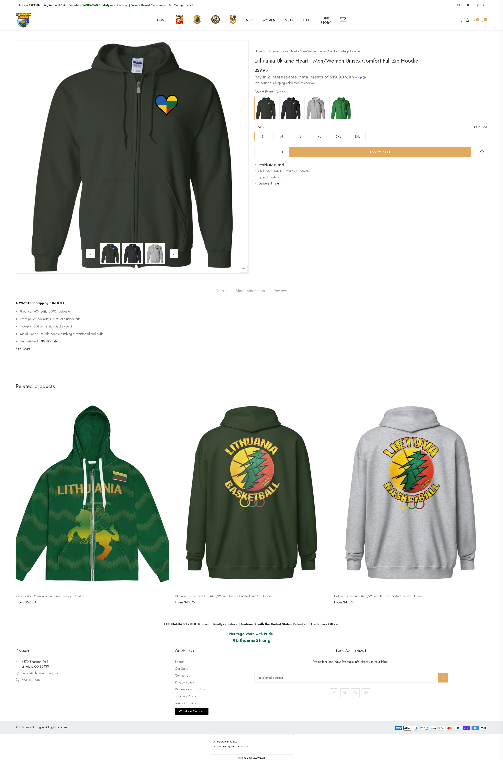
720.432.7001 (31, 680)
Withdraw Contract (192, 711)
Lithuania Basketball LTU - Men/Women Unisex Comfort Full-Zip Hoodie (223, 596)
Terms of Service (187, 703)
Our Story (181, 668)
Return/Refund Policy (190, 689)
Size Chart (23, 349)
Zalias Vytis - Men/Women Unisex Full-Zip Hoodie (50, 596)
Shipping (279, 83)
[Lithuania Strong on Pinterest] (476, 5)
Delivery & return (270, 183)
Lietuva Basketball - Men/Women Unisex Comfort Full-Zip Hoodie (378, 596)
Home (258, 51)
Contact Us (182, 675)
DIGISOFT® (48, 341)
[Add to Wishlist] (482, 152)
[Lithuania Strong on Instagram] (481, 5)
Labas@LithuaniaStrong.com (40, 673)
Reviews (280, 291)
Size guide (479, 127)
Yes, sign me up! (183, 5)
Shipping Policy (185, 696)
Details (221, 291)
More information (250, 291)
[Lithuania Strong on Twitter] (467, 5)
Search (179, 661)
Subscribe (443, 678)
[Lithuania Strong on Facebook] (472, 5)
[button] (460, 20)
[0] (475, 20)
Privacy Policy (184, 682)
